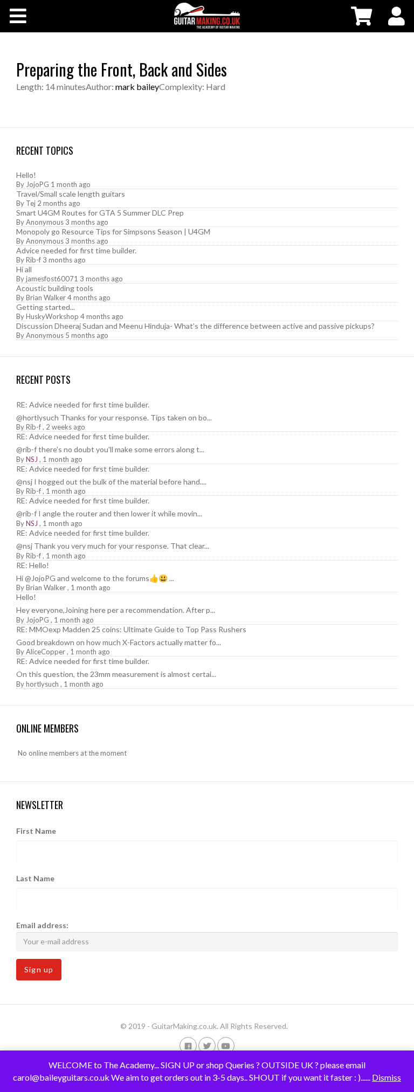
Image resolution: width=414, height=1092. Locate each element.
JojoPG (37, 184)
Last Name (35, 878)
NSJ (32, 459)
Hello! (26, 174)
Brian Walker (46, 297)
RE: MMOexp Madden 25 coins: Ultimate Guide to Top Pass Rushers (131, 629)
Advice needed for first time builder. (76, 250)
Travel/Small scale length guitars (70, 193)
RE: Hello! (32, 565)
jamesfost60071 (52, 278)
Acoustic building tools (54, 288)
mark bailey (137, 86)
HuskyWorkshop (52, 316)
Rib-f (33, 259)
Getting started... (45, 307)
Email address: (42, 925)
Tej (31, 203)
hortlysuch (42, 684)
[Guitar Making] (206, 16)
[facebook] (188, 1045)
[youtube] (225, 1045)
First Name (36, 830)
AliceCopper (45, 651)
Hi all (24, 269)
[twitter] (207, 1045)
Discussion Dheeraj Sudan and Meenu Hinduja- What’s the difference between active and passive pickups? (195, 325)
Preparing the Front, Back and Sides (121, 69)
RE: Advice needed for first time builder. (82, 404)
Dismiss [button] (386, 1077)
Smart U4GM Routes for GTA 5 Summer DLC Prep (100, 212)
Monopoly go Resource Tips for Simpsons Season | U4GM (113, 231)
